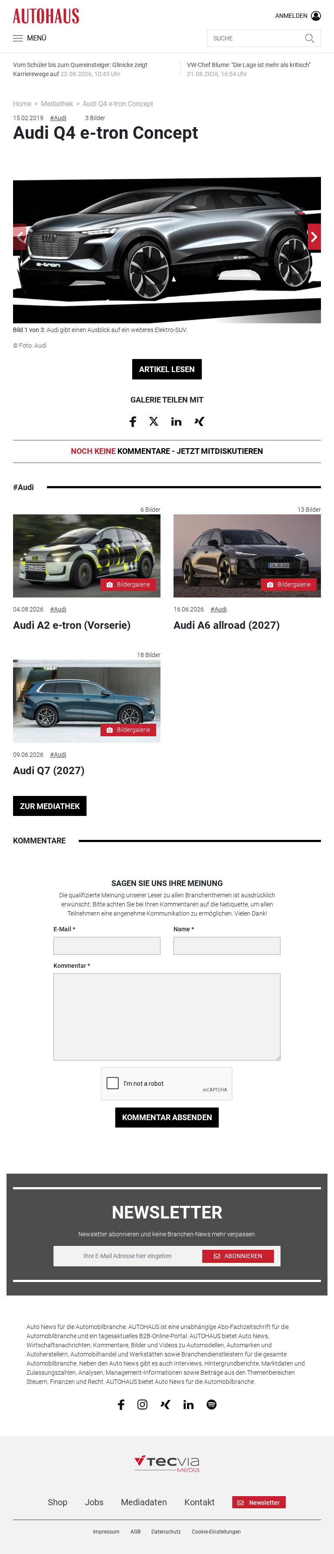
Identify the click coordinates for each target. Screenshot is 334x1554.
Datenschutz (166, 1532)
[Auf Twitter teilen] (153, 420)
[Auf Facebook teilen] (133, 421)
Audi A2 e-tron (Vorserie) (71, 625)
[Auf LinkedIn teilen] (176, 420)
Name (182, 929)
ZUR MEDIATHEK (50, 806)
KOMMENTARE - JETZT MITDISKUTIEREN (167, 451)
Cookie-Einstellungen (216, 1532)
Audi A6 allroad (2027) (227, 625)
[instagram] (142, 1403)
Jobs (94, 1502)
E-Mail (62, 929)
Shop (57, 1502)
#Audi (58, 117)
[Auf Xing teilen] (199, 420)
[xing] (165, 1403)
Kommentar (69, 965)
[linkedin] (189, 1403)
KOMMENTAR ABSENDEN (167, 1117)
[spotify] (212, 1403)
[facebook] (121, 1404)
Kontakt (199, 1502)
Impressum (106, 1532)
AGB (135, 1532)
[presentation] (19, 237)
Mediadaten (144, 1502)
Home (22, 104)
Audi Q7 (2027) (48, 771)
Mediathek (57, 104)
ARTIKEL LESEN (167, 369)
